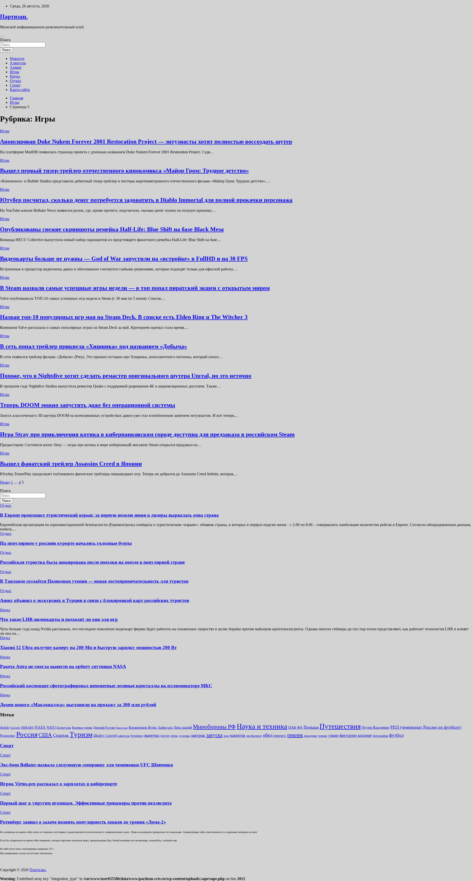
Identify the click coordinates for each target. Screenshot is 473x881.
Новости (17, 58)
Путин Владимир (375, 727)
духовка (184, 736)
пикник (295, 735)
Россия (26, 734)
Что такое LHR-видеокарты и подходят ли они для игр (59, 619)
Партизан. (14, 16)
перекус (279, 736)
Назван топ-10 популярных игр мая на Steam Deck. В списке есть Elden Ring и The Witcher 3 (124, 317)
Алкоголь (18, 63)
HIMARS (27, 727)
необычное (254, 736)
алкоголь (124, 736)
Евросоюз (122, 727)
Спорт (15, 85)
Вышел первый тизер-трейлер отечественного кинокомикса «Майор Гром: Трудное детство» (124, 170)
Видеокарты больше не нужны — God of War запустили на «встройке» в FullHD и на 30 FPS (124, 258)
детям (174, 736)
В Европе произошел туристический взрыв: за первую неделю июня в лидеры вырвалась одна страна (109, 515)
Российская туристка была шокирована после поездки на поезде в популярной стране (92, 562)
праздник (310, 736)
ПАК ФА (295, 727)
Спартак (61, 735)
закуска (214, 735)
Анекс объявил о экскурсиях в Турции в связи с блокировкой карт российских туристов (94, 600)
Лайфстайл (165, 727)
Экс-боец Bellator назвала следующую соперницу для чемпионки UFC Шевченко (86, 764)
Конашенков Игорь (143, 727)
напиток (237, 735)
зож (226, 736)
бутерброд (137, 736)
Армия (15, 67)
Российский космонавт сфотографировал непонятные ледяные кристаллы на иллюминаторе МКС (106, 685)
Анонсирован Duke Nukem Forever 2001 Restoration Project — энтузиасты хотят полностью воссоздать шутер (146, 141)
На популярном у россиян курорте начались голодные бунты (66, 543)
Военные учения (82, 727)
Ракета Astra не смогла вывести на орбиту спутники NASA (63, 666)
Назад (5, 482)
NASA (40, 727)
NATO (51, 727)
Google (15, 727)
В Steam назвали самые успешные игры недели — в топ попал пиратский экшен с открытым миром (135, 288)
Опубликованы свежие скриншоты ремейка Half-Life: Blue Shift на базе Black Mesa (112, 229)
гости (164, 736)
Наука (15, 76)
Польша (311, 727)
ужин (333, 735)
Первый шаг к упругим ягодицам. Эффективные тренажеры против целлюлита (86, 803)
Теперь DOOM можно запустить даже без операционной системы (87, 405)
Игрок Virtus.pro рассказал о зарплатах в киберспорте (58, 783)
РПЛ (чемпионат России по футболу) (425, 727)
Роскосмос (7, 736)
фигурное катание (355, 735)
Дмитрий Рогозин (104, 727)
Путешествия (340, 726)
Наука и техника (262, 726)
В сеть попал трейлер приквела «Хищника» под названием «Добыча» (93, 346)
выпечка (151, 735)
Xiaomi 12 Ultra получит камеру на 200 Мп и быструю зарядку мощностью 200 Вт (88, 647)
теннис (322, 736)
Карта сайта (20, 90)
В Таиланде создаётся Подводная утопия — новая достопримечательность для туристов (94, 581)
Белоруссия (64, 727)
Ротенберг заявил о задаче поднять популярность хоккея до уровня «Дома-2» (83, 822)
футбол (396, 735)
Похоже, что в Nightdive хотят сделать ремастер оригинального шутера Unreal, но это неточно (125, 375)
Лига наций (183, 727)
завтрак (198, 735)
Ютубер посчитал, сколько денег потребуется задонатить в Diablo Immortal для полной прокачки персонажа (146, 200)
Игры (14, 72)
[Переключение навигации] (2, 36)
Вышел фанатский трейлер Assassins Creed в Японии (71, 463)
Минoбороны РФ (214, 726)
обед (267, 735)
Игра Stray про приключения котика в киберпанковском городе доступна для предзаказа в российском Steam (147, 434)
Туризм (81, 734)
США (45, 735)
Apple (4, 727)
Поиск (5, 40)
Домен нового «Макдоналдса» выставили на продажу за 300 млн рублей (78, 704)
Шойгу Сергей (105, 735)
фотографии (380, 736)
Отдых (15, 81)
